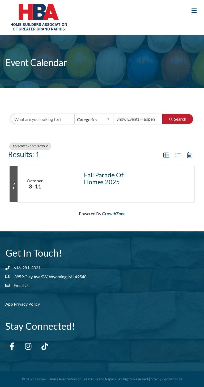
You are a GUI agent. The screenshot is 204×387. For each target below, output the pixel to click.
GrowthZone (113, 213)
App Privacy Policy (22, 303)
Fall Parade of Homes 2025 (104, 178)
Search (180, 118)
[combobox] (94, 119)
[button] (166, 155)
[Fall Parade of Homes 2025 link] (65, 183)
